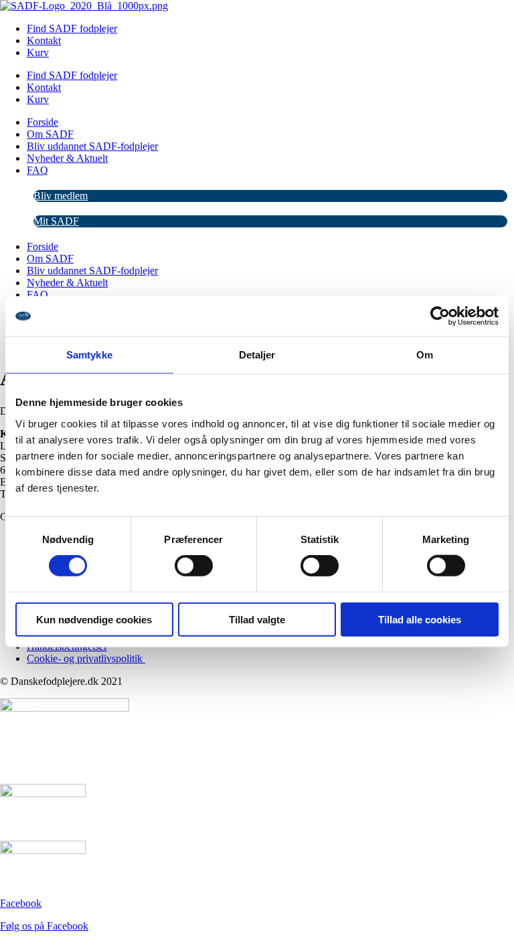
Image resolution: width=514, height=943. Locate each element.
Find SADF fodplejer (72, 75)
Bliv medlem (60, 195)
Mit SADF (56, 221)
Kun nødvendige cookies (94, 619)
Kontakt (44, 40)
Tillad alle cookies (419, 619)
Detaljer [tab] (257, 354)
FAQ (37, 170)
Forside (42, 122)
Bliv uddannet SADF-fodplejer (92, 146)
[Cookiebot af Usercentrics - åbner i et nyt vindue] (440, 316)
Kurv (38, 52)
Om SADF (50, 134)
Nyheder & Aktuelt (67, 158)
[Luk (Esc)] (470, 14)
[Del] (440, 14)
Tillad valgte (257, 619)
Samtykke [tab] (89, 354)
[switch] (194, 566)
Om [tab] (424, 354)
